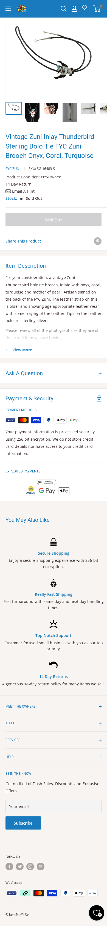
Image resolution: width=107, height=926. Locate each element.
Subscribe (23, 823)
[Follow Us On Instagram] (30, 866)
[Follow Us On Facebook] (9, 866)
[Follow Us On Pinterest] (40, 866)
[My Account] (74, 9)
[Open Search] (64, 9)
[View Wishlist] (85, 9)
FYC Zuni (13, 168)
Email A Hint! (24, 191)
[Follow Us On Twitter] (20, 866)
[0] (97, 8)
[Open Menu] (8, 9)
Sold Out (53, 220)
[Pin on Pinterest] (98, 241)
